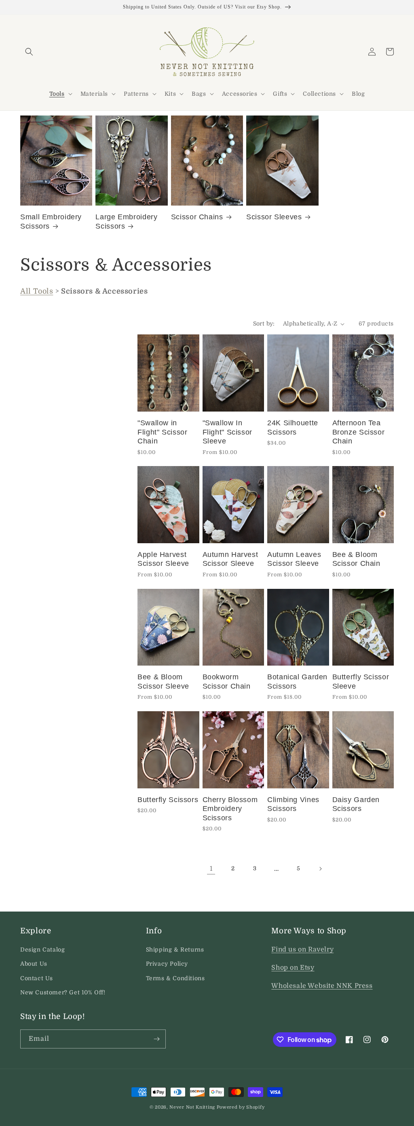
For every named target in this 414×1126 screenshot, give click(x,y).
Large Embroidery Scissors (126, 221)
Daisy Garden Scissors (356, 804)
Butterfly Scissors (167, 800)
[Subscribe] (156, 1038)
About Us (33, 963)
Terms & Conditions (175, 978)
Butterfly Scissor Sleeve (360, 681)
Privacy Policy (167, 963)
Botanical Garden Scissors (297, 681)
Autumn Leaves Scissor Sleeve (294, 559)
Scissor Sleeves (274, 217)
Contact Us (36, 978)
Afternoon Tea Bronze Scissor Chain (358, 432)
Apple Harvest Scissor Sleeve (163, 559)
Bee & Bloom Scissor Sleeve (163, 681)
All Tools (36, 291)
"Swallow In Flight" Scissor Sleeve (227, 432)
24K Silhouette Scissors (292, 427)
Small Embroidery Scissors (51, 221)
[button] (29, 52)
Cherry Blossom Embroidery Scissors (230, 809)
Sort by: (264, 323)
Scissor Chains (197, 217)
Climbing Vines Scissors (293, 804)
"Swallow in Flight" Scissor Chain (162, 432)
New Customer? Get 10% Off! (63, 992)
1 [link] (211, 868)
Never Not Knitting (192, 1107)
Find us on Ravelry (302, 949)
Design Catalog (42, 949)
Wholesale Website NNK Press (321, 985)
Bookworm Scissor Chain (227, 681)
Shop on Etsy (292, 967)
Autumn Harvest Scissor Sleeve (230, 559)
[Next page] (320, 869)
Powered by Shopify (241, 1107)
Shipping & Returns (175, 949)
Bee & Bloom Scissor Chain (356, 559)
